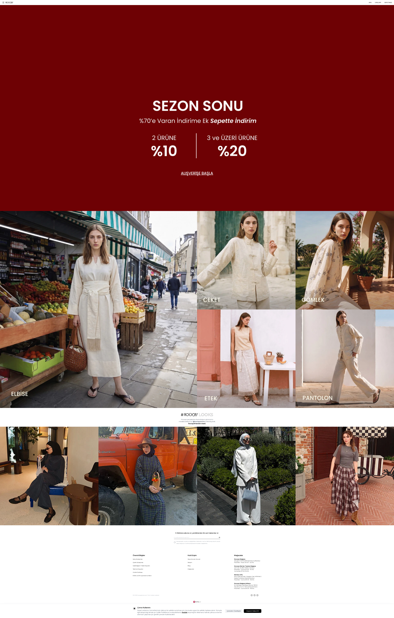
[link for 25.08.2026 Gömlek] (345, 260)
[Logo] (9, 2)
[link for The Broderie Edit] (197, 105)
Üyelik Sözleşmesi (138, 562)
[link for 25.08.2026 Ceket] (246, 260)
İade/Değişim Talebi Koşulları (141, 565)
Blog (189, 565)
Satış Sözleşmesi (137, 559)
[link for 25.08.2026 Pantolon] (345, 358)
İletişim (190, 562)
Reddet (184, 612)
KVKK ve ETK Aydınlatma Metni (142, 575)
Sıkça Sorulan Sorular (194, 559)
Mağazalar (191, 569)
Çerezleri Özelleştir (234, 611)
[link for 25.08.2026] (98, 309)
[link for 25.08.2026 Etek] (246, 358)
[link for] (49, 476)
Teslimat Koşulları (138, 569)
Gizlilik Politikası (137, 572)
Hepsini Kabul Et (252, 611)
